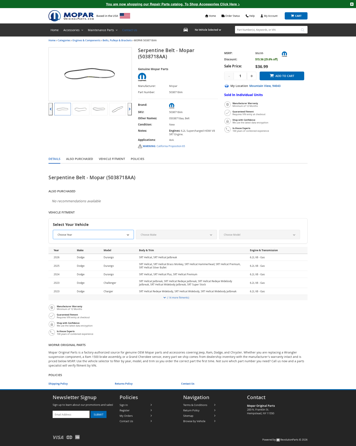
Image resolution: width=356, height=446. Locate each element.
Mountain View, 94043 (265, 86)
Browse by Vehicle (194, 421)
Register (125, 410)
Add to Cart (284, 76)
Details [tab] (54, 159)
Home (52, 40)
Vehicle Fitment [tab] (112, 159)
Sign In (124, 405)
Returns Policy (124, 383)
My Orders (126, 416)
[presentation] (50, 109)
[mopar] (193, 105)
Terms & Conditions (195, 405)
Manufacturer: (147, 86)
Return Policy (191, 410)
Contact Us (129, 30)
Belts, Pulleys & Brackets (117, 40)
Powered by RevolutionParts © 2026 (285, 439)
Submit (98, 414)
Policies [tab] (137, 159)
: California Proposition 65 (164, 146)
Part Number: (146, 92)
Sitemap (188, 416)
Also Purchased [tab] (79, 159)
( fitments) (178, 297)
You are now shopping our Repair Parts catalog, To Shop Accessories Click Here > (173, 4)
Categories (64, 40)
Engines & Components (87, 40)
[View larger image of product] (62, 109)
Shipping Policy (58, 383)
